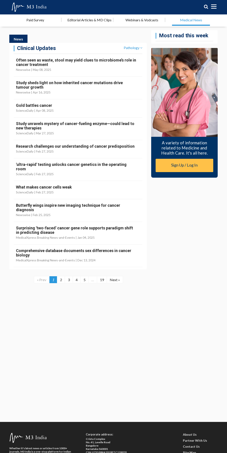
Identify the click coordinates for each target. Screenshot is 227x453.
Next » (115, 280)
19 (102, 280)
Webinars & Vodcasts (141, 20)
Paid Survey (35, 20)
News (18, 39)
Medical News (191, 20)
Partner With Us (195, 440)
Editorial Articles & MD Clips (89, 20)
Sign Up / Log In (184, 165)
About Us (190, 434)
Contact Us (191, 446)
